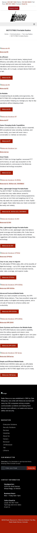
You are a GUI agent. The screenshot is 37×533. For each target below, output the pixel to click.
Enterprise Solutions (10, 424)
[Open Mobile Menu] (34, 24)
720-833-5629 (26, 2)
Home (6, 34)
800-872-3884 (10, 4)
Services (6, 430)
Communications (15, 34)
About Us (6, 436)
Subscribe (31, 468)
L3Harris (6, 450)
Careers (5, 439)
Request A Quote (13, 8)
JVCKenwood (7, 445)
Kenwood (6, 442)
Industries (6, 433)
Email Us (24, 4)
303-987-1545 (11, 2)
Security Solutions (9, 427)
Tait (4, 447)
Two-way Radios (27, 34)
